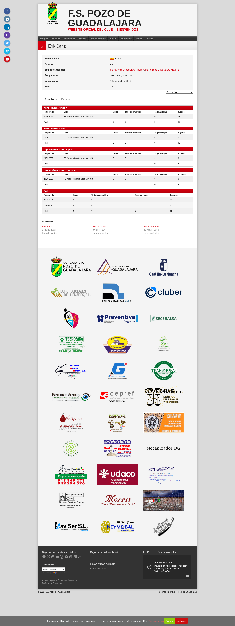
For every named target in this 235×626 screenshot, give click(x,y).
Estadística (51, 99)
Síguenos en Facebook (104, 552)
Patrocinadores (98, 38)
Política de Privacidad (52, 583)
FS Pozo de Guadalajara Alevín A (127, 69)
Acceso (149, 38)
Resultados (69, 38)
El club (113, 38)
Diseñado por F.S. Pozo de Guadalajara (177, 591)
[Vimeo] (7, 51)
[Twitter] (7, 43)
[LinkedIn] (7, 27)
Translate (61, 573)
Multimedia (126, 38)
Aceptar (170, 621)
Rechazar (181, 621)
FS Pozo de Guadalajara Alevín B (162, 69)
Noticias (56, 38)
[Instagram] (7, 19)
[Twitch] (7, 35)
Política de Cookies (67, 580)
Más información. (156, 620)
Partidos (65, 99)
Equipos (43, 38)
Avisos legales (49, 580)
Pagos (139, 38)
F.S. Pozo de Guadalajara (105, 18)
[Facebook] (7, 11)
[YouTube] (7, 59)
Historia (82, 38)
